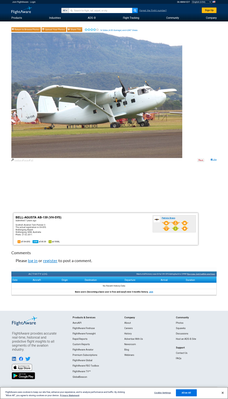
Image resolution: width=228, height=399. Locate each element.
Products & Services (84, 317)
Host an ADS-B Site (186, 339)
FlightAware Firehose (84, 328)
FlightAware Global (82, 360)
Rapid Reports (80, 339)
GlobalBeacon (80, 377)
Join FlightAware (20, 2)
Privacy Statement (69, 395)
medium (18, 160)
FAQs (178, 358)
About (127, 323)
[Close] (222, 392)
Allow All (186, 392)
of (40, 242)
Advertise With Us (133, 339)
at (55, 242)
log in (33, 260)
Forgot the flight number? (153, 10)
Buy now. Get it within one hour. (201, 274)
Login (33, 2)
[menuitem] (17, 17)
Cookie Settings (162, 392)
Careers (128, 328)
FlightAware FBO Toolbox (86, 365)
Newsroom (130, 344)
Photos (179, 323)
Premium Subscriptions (85, 355)
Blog (126, 349)
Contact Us (181, 353)
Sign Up (209, 10)
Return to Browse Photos (27, 29)
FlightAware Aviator (83, 349)
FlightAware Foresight (84, 333)
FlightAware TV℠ (82, 371)
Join (151, 292)
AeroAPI (77, 323)
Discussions (182, 333)
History (128, 333)
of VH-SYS (24, 242)
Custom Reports (81, 344)
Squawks (181, 328)
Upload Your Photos (55, 29)
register (50, 260)
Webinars (129, 355)
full (31, 160)
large (26, 160)
